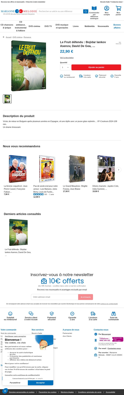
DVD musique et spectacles (62, 26)
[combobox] (63, 12)
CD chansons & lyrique (7, 26)
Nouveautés (103, 26)
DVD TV (48, 26)
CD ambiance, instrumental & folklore (20, 26)
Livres (76, 26)
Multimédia (90, 26)
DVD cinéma (34, 26)
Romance (27, 37)
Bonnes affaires (117, 26)
